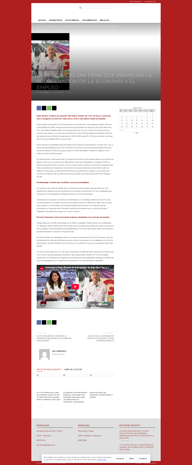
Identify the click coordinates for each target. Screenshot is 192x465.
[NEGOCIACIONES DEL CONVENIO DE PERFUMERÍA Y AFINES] (102, 382)
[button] (152, 20)
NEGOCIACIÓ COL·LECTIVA (51, 26)
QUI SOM (42, 20)
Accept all (120, 458)
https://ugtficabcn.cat (58, 354)
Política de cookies (149, 463)
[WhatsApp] (49, 108)
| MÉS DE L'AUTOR (73, 369)
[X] (44, 108)
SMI (63, 70)
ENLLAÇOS (104, 20)
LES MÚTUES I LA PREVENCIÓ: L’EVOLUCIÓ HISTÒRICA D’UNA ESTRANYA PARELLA (100, 338)
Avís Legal (138, 463)
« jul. (136, 133)
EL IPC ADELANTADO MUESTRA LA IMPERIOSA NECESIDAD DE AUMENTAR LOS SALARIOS (54, 338)
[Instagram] (38, 1)
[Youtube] (45, 1)
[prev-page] (38, 406)
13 (137, 120)
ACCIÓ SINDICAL (72, 20)
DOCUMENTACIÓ (89, 20)
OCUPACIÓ (57, 70)
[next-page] (41, 406)
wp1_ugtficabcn (44, 92)
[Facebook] (39, 108)
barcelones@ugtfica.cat (46, 445)
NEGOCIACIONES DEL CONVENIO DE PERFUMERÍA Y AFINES (101, 395)
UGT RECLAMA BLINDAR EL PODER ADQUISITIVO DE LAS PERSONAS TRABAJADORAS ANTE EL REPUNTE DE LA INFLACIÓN (136, 434)
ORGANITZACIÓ (55, 20)
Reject (131, 458)
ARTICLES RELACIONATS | (49, 369)
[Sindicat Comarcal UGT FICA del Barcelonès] (96, 10)
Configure (143, 458)
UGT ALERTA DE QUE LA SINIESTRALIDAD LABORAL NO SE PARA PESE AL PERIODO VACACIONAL (136, 447)
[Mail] (42, 1)
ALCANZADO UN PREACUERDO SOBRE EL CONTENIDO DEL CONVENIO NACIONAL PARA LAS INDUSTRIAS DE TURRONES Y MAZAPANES (75, 397)
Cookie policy (102, 460)
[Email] (54, 108)
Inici (38, 26)
